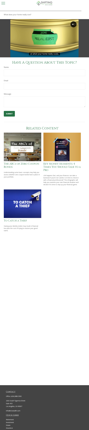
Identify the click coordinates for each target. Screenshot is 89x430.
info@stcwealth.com (13, 411)
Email (6, 80)
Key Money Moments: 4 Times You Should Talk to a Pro (62, 167)
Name (6, 67)
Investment (10, 422)
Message (7, 94)
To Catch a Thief (15, 220)
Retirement (10, 420)
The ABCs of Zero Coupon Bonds (21, 165)
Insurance (9, 428)
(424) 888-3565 (16, 396)
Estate (8, 425)
